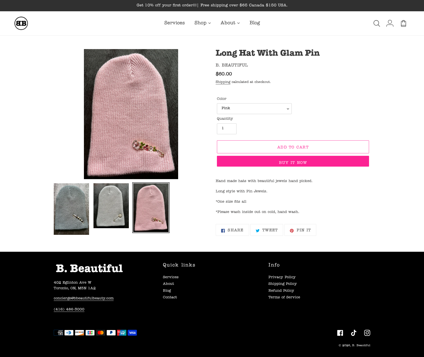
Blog (167, 291)
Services (171, 277)
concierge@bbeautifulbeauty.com (84, 299)
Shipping (223, 82)
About (168, 284)
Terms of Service (284, 298)
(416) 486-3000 (69, 310)
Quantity (225, 119)
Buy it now (293, 163)
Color (221, 99)
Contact (170, 298)
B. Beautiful (361, 345)
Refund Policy (281, 291)
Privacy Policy (282, 277)
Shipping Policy (282, 284)
